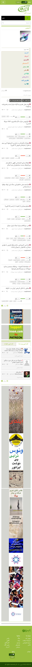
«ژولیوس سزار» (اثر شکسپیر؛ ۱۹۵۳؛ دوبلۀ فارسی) (17, 122)
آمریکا (14, 240)
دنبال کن (3, 91)
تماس (29, 645)
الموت (8, 219)
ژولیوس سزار (21, 137)
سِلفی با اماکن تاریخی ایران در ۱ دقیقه (17, 288)
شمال (23, 219)
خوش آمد (28, 638)
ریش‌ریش (18, 372)
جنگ (15, 238)
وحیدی (3, 116)
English (18, 2)
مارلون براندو (12, 138)
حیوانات (12, 272)
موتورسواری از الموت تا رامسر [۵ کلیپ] (17, 206)
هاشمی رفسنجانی (22, 240)
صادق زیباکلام (21, 238)
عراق (8, 238)
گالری (25, 73)
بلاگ (25, 56)
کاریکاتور (24, 77)
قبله (8, 116)
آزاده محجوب (13, 282)
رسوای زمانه (27, 262)
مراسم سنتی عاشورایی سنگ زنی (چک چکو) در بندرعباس (16, 185)
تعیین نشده (17, 356)
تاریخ (13, 229)
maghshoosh (27, 110)
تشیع (3, 158)
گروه (25, 84)
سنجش (25, 67)
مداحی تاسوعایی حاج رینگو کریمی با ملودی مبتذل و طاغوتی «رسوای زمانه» (16, 246)
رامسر (13, 219)
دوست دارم (16, 117)
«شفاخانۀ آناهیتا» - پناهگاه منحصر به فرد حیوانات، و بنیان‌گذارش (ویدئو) (17, 267)
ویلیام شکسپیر (10, 137)
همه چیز (26, 49)
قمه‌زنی (12, 158)
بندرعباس (12, 200)
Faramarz (20, 353)
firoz (21, 364)
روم (16, 137)
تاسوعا (10, 260)
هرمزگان (6, 200)
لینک (25, 53)
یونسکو (28, 201)
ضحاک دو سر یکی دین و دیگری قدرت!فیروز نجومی (13, 361)
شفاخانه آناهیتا (21, 282)
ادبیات (18, 377)
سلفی (11, 301)
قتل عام (21, 180)
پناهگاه (14, 283)
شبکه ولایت (7, 178)
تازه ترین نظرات (8, 344)
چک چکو (22, 200)
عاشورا (7, 158)
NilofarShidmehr (19, 374)
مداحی (22, 260)
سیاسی (18, 368)
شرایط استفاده (27, 640)
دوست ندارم (29, 117)
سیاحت (12, 209)
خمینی (28, 240)
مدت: (17, 100)
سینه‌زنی (21, 262)
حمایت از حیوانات (26, 283)
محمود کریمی (17, 260)
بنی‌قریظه (22, 178)
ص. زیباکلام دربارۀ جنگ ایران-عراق (18, 225)
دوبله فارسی (27, 138)
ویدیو (25, 60)
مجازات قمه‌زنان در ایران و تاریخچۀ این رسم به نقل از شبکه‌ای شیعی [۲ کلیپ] (16, 144)
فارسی (23, 2)
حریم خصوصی (27, 643)
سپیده (18, 283)
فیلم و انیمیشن (11, 127)
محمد (17, 178)
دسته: (27, 100)
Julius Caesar (20, 138)
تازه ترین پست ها (23, 344)
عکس (25, 70)
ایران (11, 238)
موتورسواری (27, 221)
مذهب (13, 110)
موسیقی (24, 63)
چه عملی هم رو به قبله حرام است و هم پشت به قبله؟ (16, 105)
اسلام (13, 178)
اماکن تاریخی (5, 301)
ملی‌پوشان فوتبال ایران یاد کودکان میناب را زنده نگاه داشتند (13, 350)
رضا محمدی (27, 180)
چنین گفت (24, 80)
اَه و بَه (7, 647)
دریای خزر (18, 219)
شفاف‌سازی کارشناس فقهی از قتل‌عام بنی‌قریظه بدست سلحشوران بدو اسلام (18, 164)
